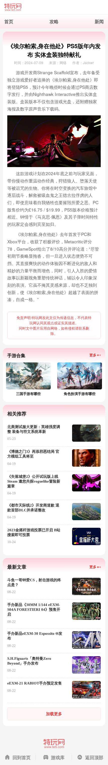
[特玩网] (54, 7)
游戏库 (58, 757)
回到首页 (22, 757)
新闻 (99, 21)
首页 (8, 21)
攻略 (54, 21)
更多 (92, 355)
